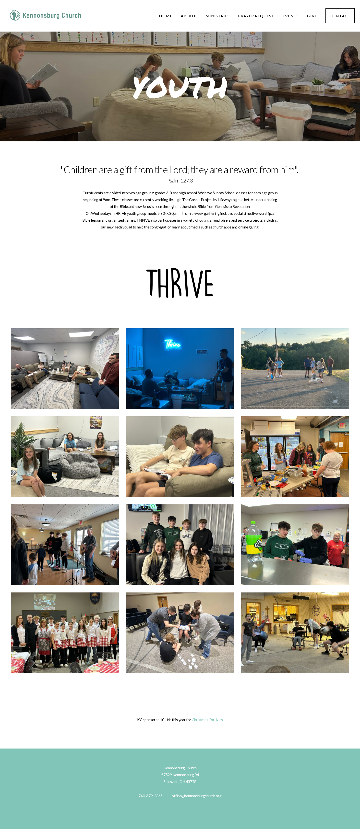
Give (312, 15)
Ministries (217, 15)
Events (291, 15)
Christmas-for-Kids (207, 719)
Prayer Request (256, 15)
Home (165, 15)
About (189, 15)
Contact (340, 15)
